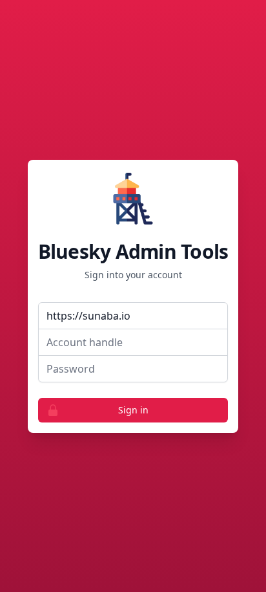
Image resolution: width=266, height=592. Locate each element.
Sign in (133, 410)
